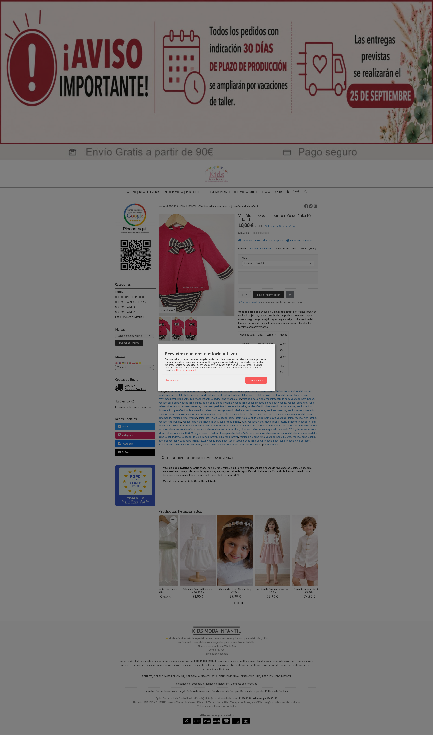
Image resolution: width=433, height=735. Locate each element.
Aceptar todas (256, 380)
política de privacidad (185, 370)
